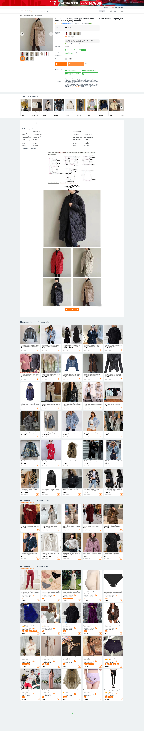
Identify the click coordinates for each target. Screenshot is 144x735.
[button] (22, 10)
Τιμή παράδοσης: (58, 55)
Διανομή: (57, 52)
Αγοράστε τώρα (61, 64)
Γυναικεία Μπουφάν (38, 15)
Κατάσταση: (57, 46)
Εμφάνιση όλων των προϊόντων (27, 502)
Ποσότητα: (57, 58)
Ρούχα (25, 15)
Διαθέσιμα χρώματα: (57, 33)
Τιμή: (57, 27)
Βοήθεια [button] (106, 7)
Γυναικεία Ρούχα (30, 15)
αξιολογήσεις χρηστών (67, 23)
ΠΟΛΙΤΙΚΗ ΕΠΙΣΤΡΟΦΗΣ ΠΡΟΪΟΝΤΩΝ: (58, 80)
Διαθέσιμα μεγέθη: (59, 37)
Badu (21, 15)
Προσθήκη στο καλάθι (76, 64)
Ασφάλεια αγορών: (59, 69)
